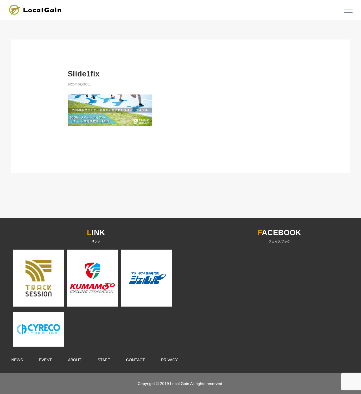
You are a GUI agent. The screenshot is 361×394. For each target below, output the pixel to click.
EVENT (45, 360)
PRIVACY (169, 360)
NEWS (17, 360)
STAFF (104, 360)
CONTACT (135, 360)
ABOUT (75, 360)
